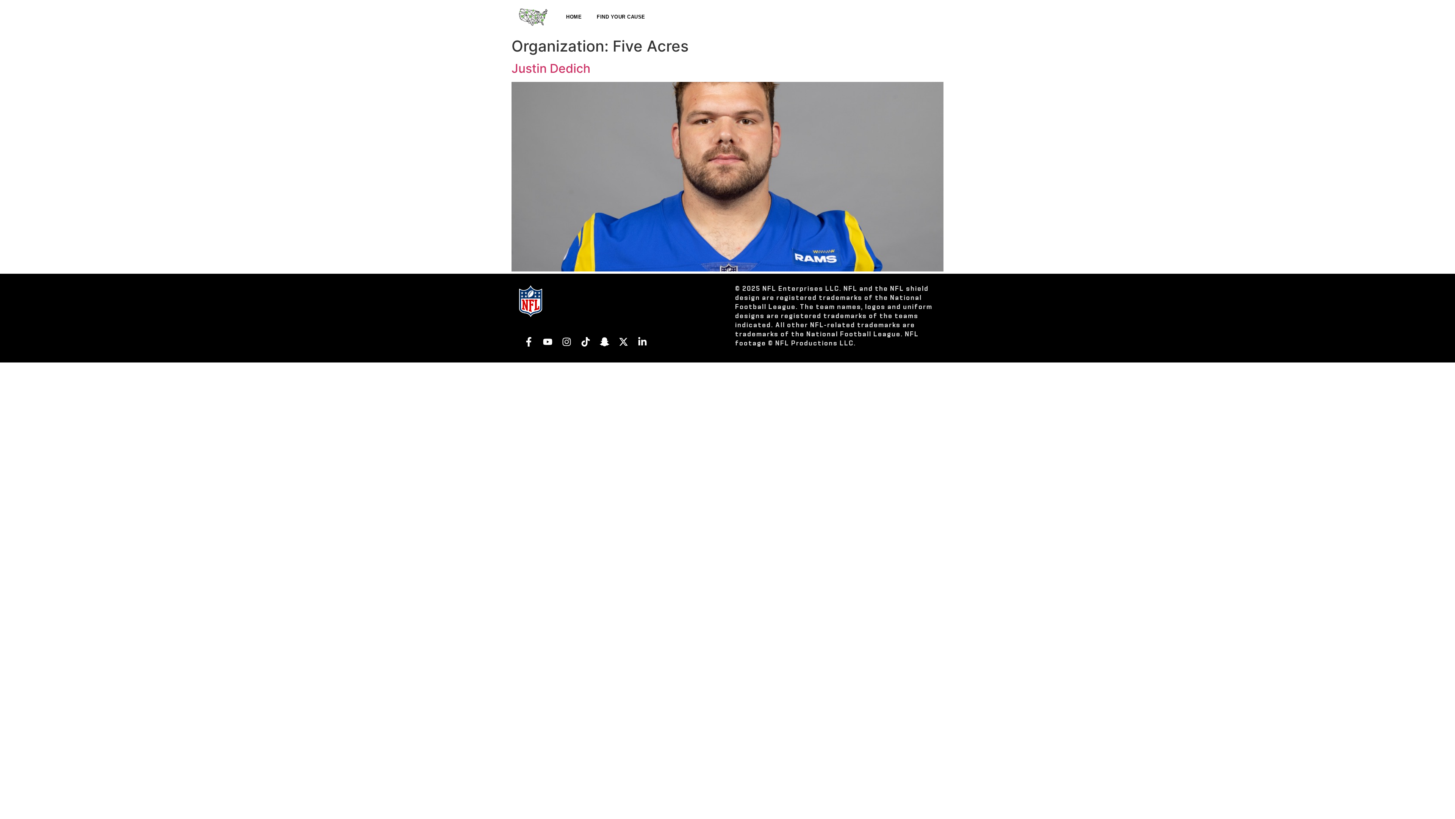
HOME (574, 17)
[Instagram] (566, 341)
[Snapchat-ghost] (604, 341)
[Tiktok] (585, 341)
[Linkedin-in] (642, 341)
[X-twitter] (623, 341)
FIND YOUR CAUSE (621, 17)
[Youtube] (547, 341)
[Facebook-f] (528, 341)
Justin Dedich (551, 68)
